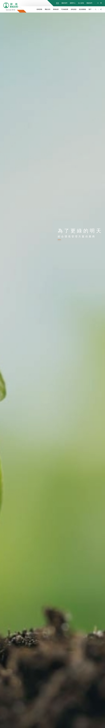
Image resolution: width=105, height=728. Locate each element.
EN (98, 3)
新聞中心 (73, 3)
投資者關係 (82, 9)
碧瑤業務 (39, 9)
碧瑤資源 (73, 9)
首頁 (57, 3)
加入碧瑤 (81, 3)
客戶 (90, 9)
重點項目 (47, 9)
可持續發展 (64, 9)
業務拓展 (56, 9)
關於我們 (64, 3)
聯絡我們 (89, 3)
